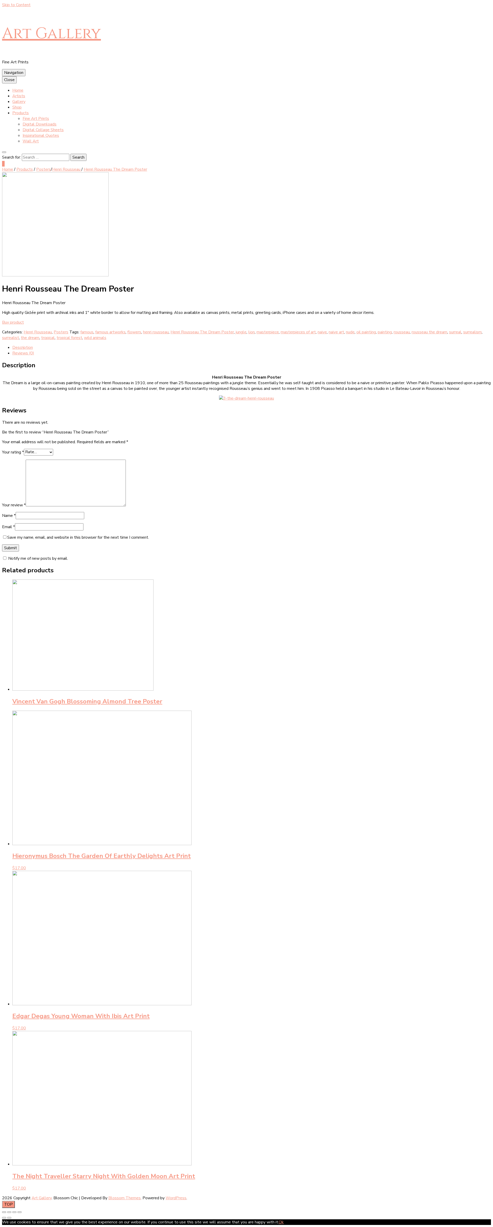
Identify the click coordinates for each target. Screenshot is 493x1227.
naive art (336, 332)
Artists (18, 96)
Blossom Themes (124, 1198)
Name (9, 515)
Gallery (18, 101)
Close (9, 80)
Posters (61, 332)
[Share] (9, 1212)
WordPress (176, 1198)
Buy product (13, 322)
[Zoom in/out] (19, 1212)
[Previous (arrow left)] (4, 1218)
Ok (281, 1222)
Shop (17, 107)
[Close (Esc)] (4, 1212)
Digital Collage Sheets (43, 130)
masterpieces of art (298, 332)
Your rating (13, 452)
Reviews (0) (23, 353)
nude (350, 332)
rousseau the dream (429, 332)
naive (322, 332)
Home (17, 90)
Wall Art (31, 141)
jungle (241, 332)
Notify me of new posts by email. (38, 558)
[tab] (251, 347)
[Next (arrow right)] (9, 1218)
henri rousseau (156, 332)
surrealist (10, 338)
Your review (14, 505)
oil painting (366, 332)
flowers (134, 332)
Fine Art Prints (36, 118)
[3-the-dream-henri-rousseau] (55, 275)
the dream (30, 338)
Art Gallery (51, 33)
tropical (48, 338)
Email (8, 527)
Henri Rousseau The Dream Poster (202, 332)
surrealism (472, 332)
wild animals (95, 338)
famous (86, 332)
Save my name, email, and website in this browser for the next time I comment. (78, 537)
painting (385, 332)
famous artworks (110, 332)
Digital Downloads (39, 124)
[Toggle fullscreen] (14, 1212)
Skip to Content (16, 5)
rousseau (402, 332)
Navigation (13, 72)
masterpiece (268, 332)
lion (251, 332)
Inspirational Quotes (41, 135)
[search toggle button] (4, 152)
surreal (455, 332)
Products (20, 113)
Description (22, 347)
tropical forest (69, 338)
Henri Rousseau (38, 332)
